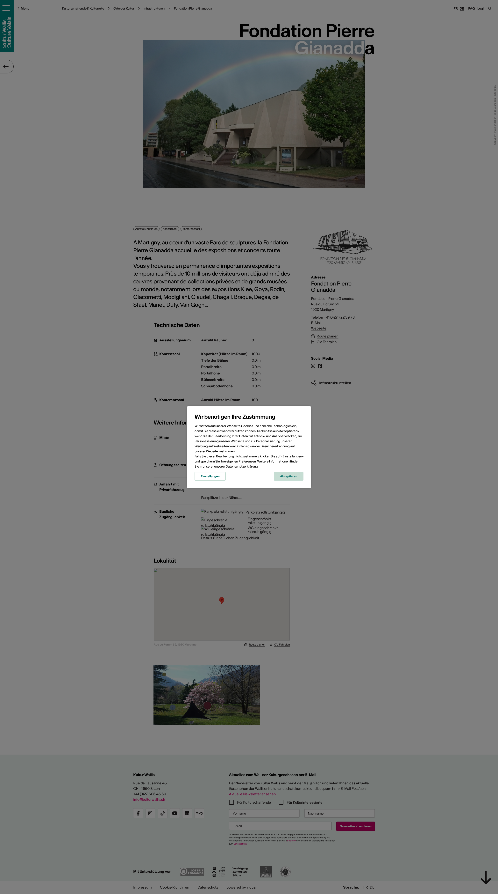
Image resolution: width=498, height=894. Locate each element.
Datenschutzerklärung (242, 466)
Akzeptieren (288, 476)
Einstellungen (210, 476)
